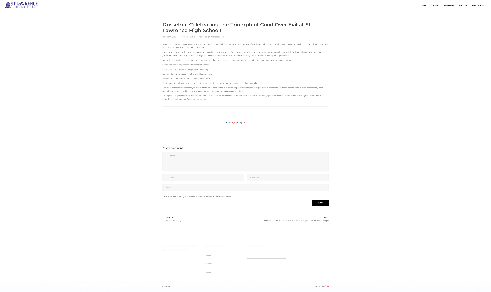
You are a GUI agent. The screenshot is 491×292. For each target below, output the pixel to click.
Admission (251, 264)
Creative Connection (181, 286)
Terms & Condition (304, 286)
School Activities (199, 37)
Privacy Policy (288, 286)
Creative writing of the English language (222, 260)
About (250, 256)
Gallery (250, 269)
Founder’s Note (255, 260)
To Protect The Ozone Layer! (218, 252)
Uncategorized (217, 37)
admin (209, 255)
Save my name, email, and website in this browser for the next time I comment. (200, 196)
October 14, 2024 (169, 37)
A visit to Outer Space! (215, 268)
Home (250, 252)
